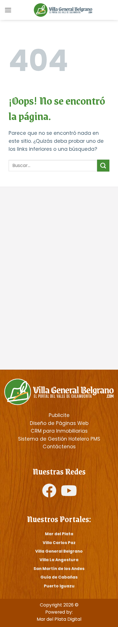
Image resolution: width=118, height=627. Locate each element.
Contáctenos (59, 446)
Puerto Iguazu (59, 586)
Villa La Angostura (59, 560)
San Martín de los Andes (59, 568)
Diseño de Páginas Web (59, 423)
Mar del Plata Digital (59, 619)
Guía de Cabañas (59, 577)
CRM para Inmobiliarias (59, 430)
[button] (8, 10)
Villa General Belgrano (59, 551)
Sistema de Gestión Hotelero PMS (59, 438)
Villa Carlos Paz (59, 542)
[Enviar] (103, 166)
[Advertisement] (59, 235)
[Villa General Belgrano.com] (59, 391)
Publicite (59, 415)
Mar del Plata (59, 534)
